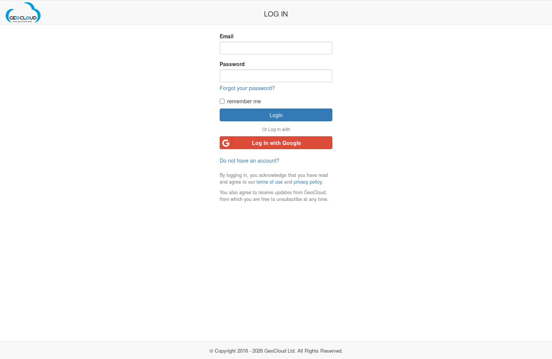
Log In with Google (276, 142)
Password (232, 64)
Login (276, 115)
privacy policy (307, 181)
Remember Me (244, 101)
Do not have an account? (249, 160)
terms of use (269, 181)
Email (227, 36)
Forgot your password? (247, 88)
